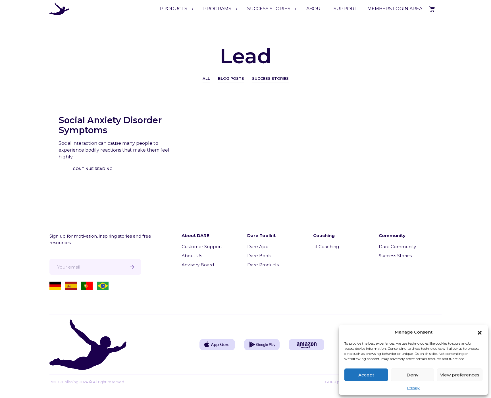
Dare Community (397, 246)
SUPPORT (345, 8)
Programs (217, 8)
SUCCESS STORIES (268, 8)
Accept (366, 375)
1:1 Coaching (326, 246)
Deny (412, 375)
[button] (479, 332)
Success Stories (270, 78)
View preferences (459, 375)
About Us (192, 255)
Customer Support (202, 246)
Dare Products (263, 264)
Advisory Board (198, 264)
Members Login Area (394, 8)
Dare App (258, 246)
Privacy (413, 388)
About (315, 8)
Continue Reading (93, 168)
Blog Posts (231, 78)
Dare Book (259, 255)
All (206, 78)
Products (173, 8)
